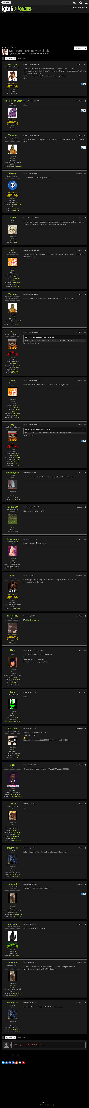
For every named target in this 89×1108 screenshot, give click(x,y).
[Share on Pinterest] (23, 1062)
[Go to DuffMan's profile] (5, 52)
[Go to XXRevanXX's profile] (12, 519)
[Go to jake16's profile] (12, 815)
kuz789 (16, 755)
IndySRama (16, 283)
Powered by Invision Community (44, 1105)
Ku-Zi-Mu (16, 757)
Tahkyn (12, 217)
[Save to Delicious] (13, 1062)
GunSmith (12, 884)
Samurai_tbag (13, 472)
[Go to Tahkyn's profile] (12, 229)
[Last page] (14, 58)
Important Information (40, 54)
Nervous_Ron (17, 832)
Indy (13, 250)
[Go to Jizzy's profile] (12, 777)
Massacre (12, 924)
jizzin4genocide (16, 794)
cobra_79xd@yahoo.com (13, 721)
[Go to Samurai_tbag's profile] (12, 484)
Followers (78, 48)
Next (10, 58)
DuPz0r (12, 173)
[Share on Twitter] (3, 1062)
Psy (12, 332)
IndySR (16, 284)
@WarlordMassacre (15, 955)
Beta (12, 692)
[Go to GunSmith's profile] (12, 898)
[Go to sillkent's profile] (12, 662)
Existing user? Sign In (79, 7)
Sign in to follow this (9, 47)
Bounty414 (16, 876)
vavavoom (16, 568)
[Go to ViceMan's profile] (12, 149)
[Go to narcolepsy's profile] (12, 628)
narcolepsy (12, 615)
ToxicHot (16, 566)
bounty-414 (16, 874)
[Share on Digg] (9, 1062)
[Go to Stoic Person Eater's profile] (12, 113)
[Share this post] (85, 64)
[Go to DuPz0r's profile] (12, 185)
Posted (31, 64)
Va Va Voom (13, 539)
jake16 (12, 803)
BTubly (17, 608)
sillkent (12, 650)
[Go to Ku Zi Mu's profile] (12, 740)
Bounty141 (12, 847)
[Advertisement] (27, 29)
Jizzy (12, 764)
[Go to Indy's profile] (12, 262)
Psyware (15, 363)
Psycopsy (16, 367)
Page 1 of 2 (22, 58)
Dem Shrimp (17, 499)
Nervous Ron (15, 830)
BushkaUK (16, 208)
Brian (12, 575)
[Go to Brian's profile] (12, 587)
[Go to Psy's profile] (12, 344)
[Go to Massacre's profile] (12, 936)
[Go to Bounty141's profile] (12, 859)
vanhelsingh (16, 286)
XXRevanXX (12, 507)
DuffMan (14, 54)
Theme (44, 1102)
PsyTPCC (15, 371)
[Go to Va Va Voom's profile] (12, 551)
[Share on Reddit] (16, 1062)
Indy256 (15, 277)
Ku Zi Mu (12, 728)
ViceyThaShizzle (16, 166)
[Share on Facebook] (6, 1062)
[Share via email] (19, 1062)
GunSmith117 (17, 915)
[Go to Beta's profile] (12, 704)
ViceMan (12, 135)
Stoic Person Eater (12, 101)
